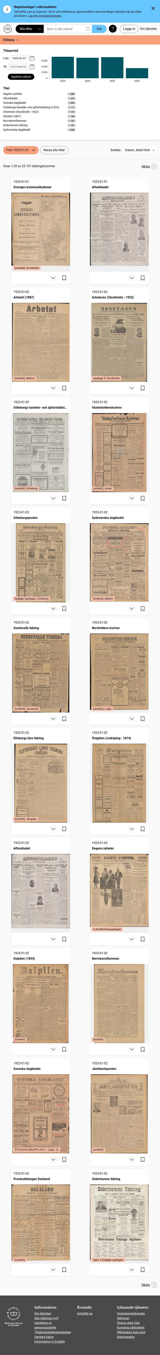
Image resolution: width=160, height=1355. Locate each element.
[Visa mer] (53, 278)
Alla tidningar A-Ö (46, 1318)
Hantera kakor (44, 1337)
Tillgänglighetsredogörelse (52, 1332)
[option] (39, 94)
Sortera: (115, 150)
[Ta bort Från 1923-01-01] (33, 150)
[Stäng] (153, 8)
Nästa (146, 166)
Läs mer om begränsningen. (45, 15)
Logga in (129, 29)
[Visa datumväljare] (32, 58)
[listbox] (39, 111)
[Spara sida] (64, 278)
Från (6, 58)
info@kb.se (84, 1313)
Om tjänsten (148, 29)
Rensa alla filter (54, 150)
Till (4, 66)
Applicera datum (21, 76)
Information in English (49, 1341)
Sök (99, 29)
